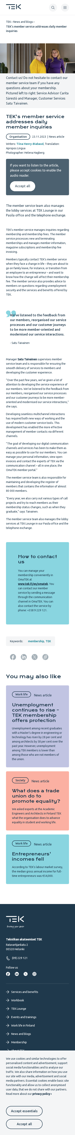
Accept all (24, 1124)
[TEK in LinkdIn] (17, 974)
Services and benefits (24, 992)
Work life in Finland (23, 1025)
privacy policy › (42, 1093)
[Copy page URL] (45, 657)
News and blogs (23, 21)
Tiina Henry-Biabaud (30, 143)
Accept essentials (24, 1111)
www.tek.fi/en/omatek (33, 583)
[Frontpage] (13, 8)
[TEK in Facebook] (8, 974)
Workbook (17, 1000)
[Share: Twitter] (35, 657)
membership (36, 641)
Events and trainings (23, 1017)
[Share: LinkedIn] (24, 657)
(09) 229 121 (20, 958)
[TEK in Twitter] (26, 974)
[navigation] (65, 8)
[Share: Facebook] (13, 657)
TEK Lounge (18, 1008)
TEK (8, 21)
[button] (53, 8)
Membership (19, 1042)
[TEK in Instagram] (34, 974)
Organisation (18, 136)
